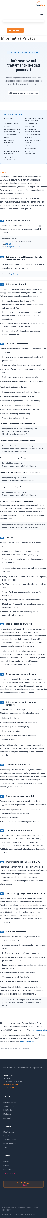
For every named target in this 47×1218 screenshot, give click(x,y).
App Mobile (7, 1118)
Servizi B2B (7, 1148)
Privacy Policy (9, 1173)
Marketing (7, 1114)
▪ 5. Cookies (8, 146)
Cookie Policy (17, 1214)
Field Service (7, 1110)
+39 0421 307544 (8, 1087)
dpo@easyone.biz (16, 274)
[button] (41, 14)
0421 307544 (9, 244)
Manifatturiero (8, 1132)
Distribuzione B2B (9, 1144)
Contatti (6, 1166)
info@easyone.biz (13, 247)
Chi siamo (6, 1162)
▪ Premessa (8, 118)
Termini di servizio (29, 1214)
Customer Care (8, 1106)
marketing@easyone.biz (11, 1084)
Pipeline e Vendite (9, 1102)
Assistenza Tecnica (10, 1140)
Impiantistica (8, 1136)
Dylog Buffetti (8, 1169)
